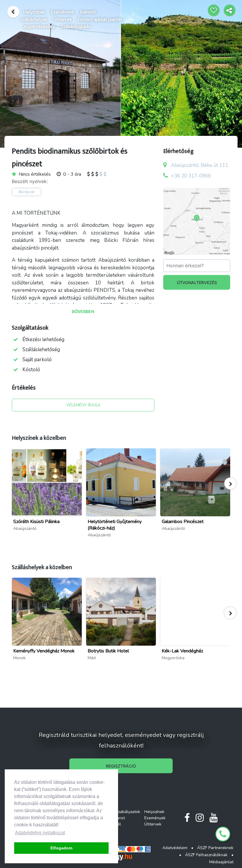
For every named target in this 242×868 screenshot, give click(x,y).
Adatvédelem (174, 848)
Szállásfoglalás (76, 27)
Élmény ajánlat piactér (100, 19)
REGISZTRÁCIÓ (121, 765)
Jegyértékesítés (39, 27)
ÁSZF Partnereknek (215, 848)
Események (62, 12)
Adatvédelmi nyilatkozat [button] (40, 832)
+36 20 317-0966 (191, 175)
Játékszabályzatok (123, 812)
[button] (230, 483)
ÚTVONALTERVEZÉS (197, 282)
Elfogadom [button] (61, 848)
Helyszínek (34, 12)
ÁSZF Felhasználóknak (206, 855)
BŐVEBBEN (83, 311)
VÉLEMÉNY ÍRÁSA (83, 405)
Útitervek (62, 19)
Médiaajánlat (221, 862)
